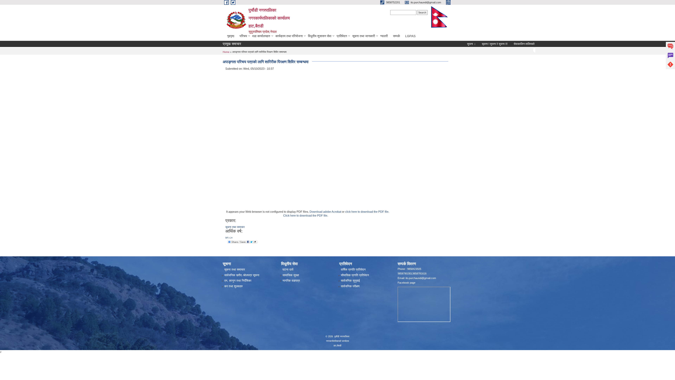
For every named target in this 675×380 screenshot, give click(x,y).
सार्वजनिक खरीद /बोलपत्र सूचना (241, 275)
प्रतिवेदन (342, 36)
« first (525, 50)
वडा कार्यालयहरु (261, 36)
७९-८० (229, 237)
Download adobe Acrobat (326, 211)
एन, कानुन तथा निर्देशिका (237, 280)
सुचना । (458, 43)
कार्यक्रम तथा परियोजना (289, 36)
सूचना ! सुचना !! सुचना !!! (481, 43)
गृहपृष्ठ (230, 36)
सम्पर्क (396, 36)
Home (226, 51)
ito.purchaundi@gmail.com (421, 278)
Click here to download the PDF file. (305, 215)
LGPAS (410, 36)
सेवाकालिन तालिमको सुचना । (516, 43)
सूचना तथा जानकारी (363, 36)
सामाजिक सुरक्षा (290, 275)
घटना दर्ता (287, 269)
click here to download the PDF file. (367, 211)
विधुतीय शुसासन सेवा (319, 36)
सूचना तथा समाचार (235, 227)
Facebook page (406, 282)
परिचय (243, 36)
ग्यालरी (384, 36)
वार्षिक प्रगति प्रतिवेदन (353, 269)
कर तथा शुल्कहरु (233, 286)
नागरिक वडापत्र (291, 280)
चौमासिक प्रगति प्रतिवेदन (355, 275)
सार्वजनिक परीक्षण (350, 286)
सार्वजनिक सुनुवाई (350, 280)
